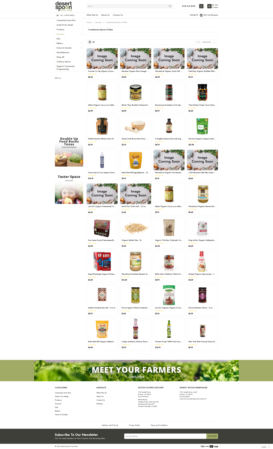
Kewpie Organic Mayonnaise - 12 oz (203, 274)
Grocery (60, 34)
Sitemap (100, 403)
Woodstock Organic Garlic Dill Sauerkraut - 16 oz (175, 71)
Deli (58, 38)
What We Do (92, 15)
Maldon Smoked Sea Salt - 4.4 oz (101, 308)
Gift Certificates (210, 15)
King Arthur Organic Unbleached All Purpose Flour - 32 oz (212, 240)
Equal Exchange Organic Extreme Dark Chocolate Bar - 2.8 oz (113, 274)
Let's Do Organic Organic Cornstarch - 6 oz (173, 308)
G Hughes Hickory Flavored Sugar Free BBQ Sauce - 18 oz (179, 139)
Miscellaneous (63, 52)
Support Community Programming (66, 68)
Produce (60, 29)
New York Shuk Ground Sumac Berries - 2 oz (207, 341)
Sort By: (198, 42)
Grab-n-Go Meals (65, 25)
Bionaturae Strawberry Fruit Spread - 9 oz (172, 105)
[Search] (170, 6)
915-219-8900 (143, 397)
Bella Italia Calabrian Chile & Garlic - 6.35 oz (173, 274)
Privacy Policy (134, 425)
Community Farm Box (66, 20)
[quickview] (105, 61)
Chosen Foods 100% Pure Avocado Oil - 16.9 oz (174, 341)
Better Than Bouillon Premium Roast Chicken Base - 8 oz (145, 105)
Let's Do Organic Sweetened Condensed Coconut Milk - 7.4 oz (113, 206)
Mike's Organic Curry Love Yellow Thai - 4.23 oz (174, 206)
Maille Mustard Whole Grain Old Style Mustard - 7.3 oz (110, 139)
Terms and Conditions (159, 425)
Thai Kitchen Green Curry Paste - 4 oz (204, 105)
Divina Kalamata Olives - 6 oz (200, 308)
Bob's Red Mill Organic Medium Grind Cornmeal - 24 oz (110, 341)
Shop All (60, 57)
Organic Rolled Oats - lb (131, 240)
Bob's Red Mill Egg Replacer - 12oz (136, 172)
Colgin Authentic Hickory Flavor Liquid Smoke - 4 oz (143, 341)
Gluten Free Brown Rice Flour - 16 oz (137, 139)
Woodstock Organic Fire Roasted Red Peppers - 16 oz (177, 172)
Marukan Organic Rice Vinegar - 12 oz (137, 71)
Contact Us (118, 15)
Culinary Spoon (64, 61)
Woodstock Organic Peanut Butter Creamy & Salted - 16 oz (213, 206)
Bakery (60, 43)
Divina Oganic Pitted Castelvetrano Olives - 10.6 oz (143, 308)
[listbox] (209, 42)
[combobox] (266, 447)
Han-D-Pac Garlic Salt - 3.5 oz (134, 206)
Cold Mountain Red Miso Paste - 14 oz (204, 172)
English (264, 447)
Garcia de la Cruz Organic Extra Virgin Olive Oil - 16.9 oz (111, 172)
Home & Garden (64, 48)
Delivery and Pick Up (110, 425)
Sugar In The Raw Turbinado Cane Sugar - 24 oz (175, 240)
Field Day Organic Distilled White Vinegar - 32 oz (209, 71)
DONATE (194, 15)
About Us (105, 15)
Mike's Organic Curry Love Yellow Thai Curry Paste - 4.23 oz (112, 105)
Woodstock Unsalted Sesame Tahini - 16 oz (139, 274)
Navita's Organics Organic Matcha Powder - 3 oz (208, 139)
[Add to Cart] (99, 61)
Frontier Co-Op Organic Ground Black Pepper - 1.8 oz (110, 71)
